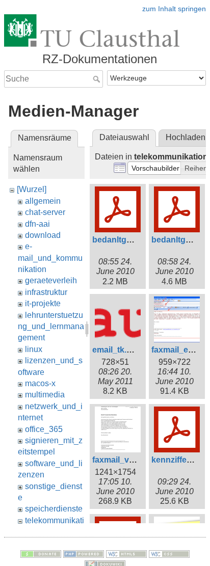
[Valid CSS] (169, 553)
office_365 (44, 429)
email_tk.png (117, 349)
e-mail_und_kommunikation (50, 258)
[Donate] (40, 553)
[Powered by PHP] (83, 553)
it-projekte (43, 303)
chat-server (45, 212)
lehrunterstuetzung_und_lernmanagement (51, 326)
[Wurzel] (31, 189)
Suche (97, 79)
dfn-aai (37, 224)
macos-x (40, 383)
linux (33, 349)
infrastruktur (46, 292)
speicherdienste (54, 508)
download (43, 235)
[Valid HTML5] (126, 553)
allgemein (43, 201)
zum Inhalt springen (174, 9)
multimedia (45, 394)
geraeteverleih (51, 280)
